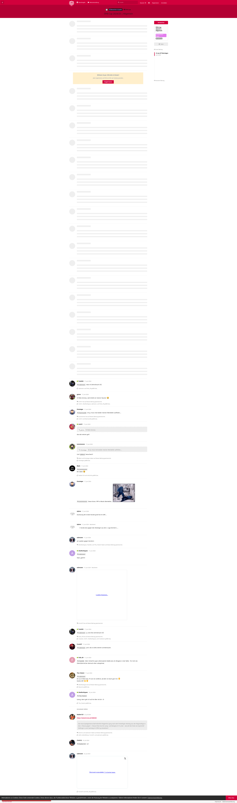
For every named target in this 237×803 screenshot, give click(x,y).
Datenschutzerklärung (228, 801)
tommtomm (83, 469)
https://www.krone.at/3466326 (87, 718)
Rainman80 (82, 413)
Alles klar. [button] (231, 798)
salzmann (82, 385)
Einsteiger (83, 450)
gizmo (82, 430)
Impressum (218, 801)
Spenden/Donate (7, 801)
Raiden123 (82, 744)
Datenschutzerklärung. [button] (154, 798)
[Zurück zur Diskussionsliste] (2, 2)
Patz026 (81, 661)
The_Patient (83, 696)
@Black (82, 454)
